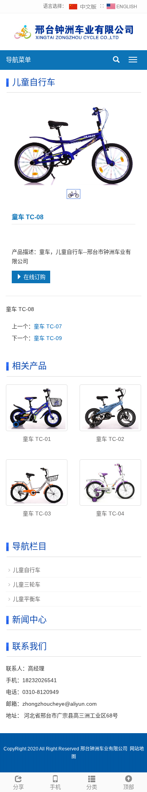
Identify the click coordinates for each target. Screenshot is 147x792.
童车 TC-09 (48, 338)
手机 (55, 787)
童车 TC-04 (110, 513)
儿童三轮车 (26, 584)
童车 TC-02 (110, 439)
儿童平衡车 (26, 599)
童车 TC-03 (37, 513)
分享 (18, 787)
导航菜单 (18, 59)
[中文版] (83, 6)
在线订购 (33, 277)
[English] (122, 6)
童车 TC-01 (37, 439)
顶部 (128, 787)
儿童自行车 (26, 570)
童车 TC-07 (48, 326)
